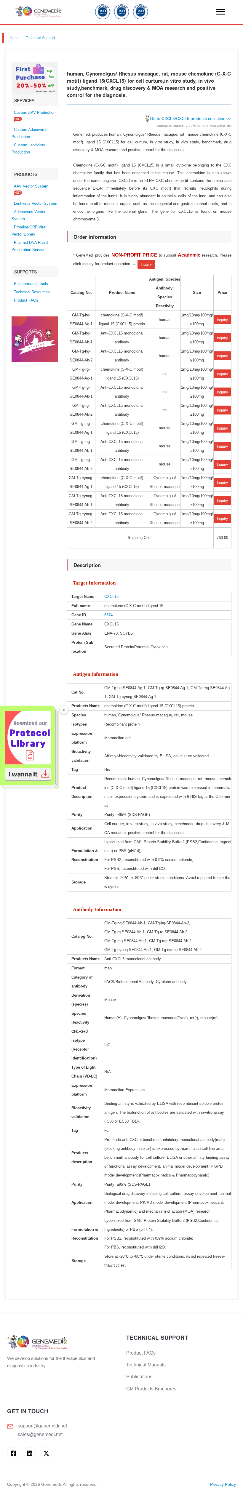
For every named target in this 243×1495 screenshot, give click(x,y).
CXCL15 (111, 596)
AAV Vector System (31, 186)
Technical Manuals (146, 1364)
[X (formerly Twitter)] (46, 1453)
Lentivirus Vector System (35, 203)
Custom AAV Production (34, 113)
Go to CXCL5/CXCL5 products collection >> (190, 118)
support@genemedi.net (42, 1425)
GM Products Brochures (151, 1388)
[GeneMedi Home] (62, 1342)
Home (15, 38)
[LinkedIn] (30, 1453)
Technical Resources (32, 292)
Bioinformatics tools (31, 284)
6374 (108, 615)
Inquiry (146, 264)
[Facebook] (13, 1453)
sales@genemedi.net (40, 1434)
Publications (139, 1376)
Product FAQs (26, 300)
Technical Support (40, 38)
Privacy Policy (223, 1484)
